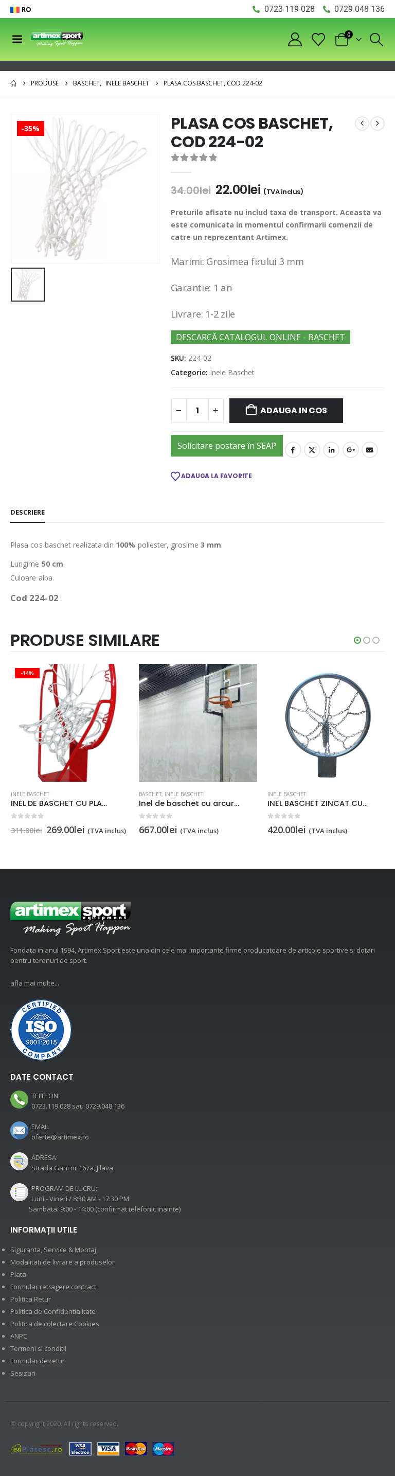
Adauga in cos (293, 410)
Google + (351, 450)
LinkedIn (331, 450)
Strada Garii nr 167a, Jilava (72, 1167)
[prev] (362, 123)
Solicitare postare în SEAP (226, 445)
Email (370, 450)
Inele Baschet (232, 372)
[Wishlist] (319, 39)
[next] (377, 123)
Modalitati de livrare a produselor (62, 1262)
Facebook (293, 450)
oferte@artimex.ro (60, 1136)
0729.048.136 (104, 1106)
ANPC (18, 1336)
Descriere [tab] (27, 512)
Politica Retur (30, 1299)
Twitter (312, 450)
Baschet (150, 794)
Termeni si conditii (38, 1348)
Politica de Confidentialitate (53, 1311)
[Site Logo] (57, 39)
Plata (18, 1274)
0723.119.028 (50, 1106)
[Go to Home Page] (13, 83)
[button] (377, 39)
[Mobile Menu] (17, 39)
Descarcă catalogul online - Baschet (260, 337)
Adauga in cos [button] (111, 681)
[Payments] (92, 1448)
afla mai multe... (34, 983)
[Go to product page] (198, 723)
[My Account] (294, 39)
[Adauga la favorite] (123, 795)
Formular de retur (37, 1360)
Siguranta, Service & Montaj (53, 1249)
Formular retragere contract (53, 1286)
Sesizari (22, 1373)
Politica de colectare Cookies (54, 1323)
